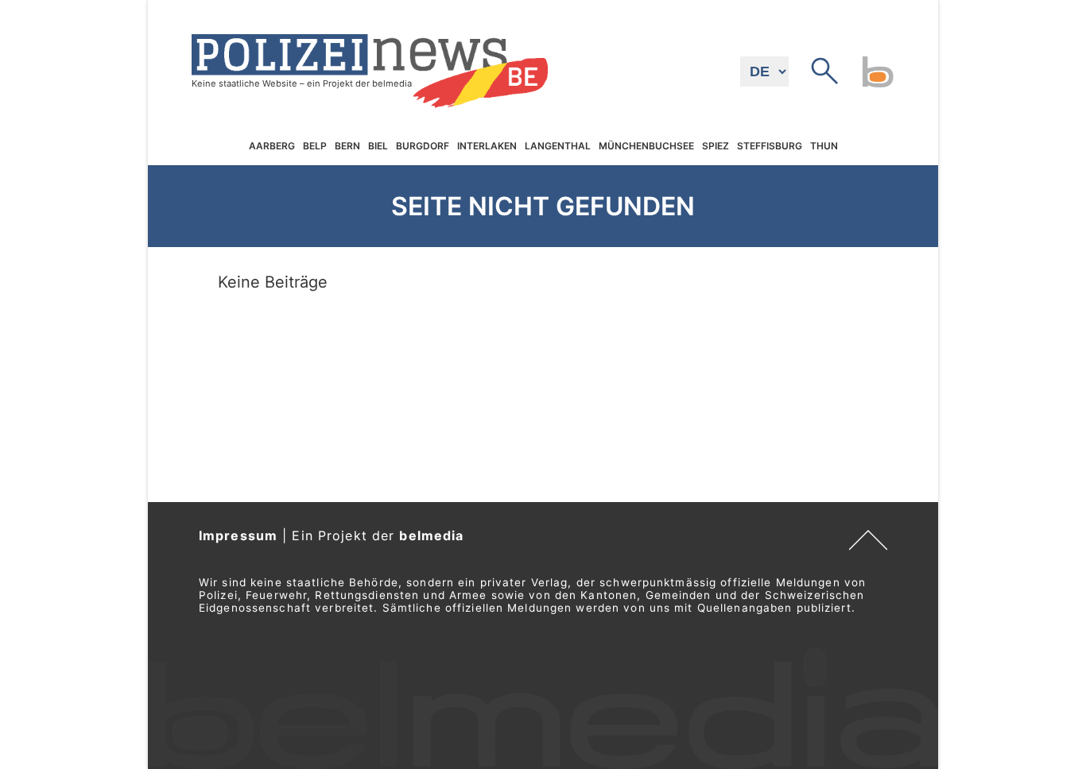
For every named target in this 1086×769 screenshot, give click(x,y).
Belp (315, 147)
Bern (347, 147)
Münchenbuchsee (646, 147)
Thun (824, 147)
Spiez (715, 147)
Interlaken (487, 147)
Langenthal (558, 147)
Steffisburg (769, 147)
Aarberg (272, 147)
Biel (378, 147)
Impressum (238, 535)
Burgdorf (422, 147)
